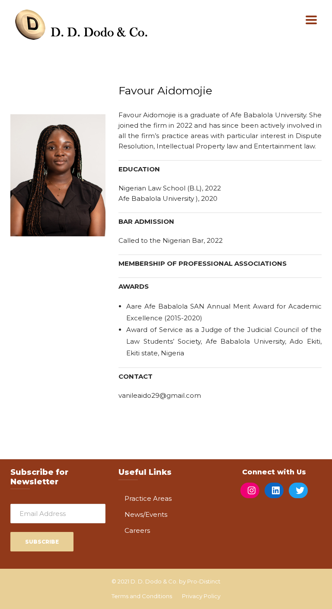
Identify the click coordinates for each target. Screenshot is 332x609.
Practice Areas (148, 498)
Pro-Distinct (203, 581)
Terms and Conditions (142, 596)
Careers (137, 530)
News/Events (145, 514)
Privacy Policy (201, 596)
